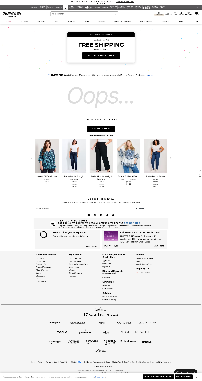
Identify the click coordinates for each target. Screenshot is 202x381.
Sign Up (139, 208)
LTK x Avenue (41, 282)
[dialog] (196, 7)
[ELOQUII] (142, 332)
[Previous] (31, 158)
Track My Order (75, 261)
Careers (138, 261)
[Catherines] (124, 322)
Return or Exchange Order (78, 264)
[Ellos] (106, 332)
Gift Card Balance (108, 289)
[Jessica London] (147, 322)
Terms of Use (51, 362)
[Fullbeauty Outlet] (101, 351)
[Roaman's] (101, 322)
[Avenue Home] (12, 14)
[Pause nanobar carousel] (98, 3)
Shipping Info (40, 264)
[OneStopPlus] (54, 322)
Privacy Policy (100, 377)
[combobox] (84, 13)
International (40, 276)
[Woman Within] (77, 322)
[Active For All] (73, 342)
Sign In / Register (75, 258)
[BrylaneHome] (128, 342)
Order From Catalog (109, 297)
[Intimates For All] (92, 342)
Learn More (150, 75)
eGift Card (106, 286)
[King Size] (147, 342)
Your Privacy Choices (68, 362)
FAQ (37, 279)
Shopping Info (41, 261)
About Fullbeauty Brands (144, 264)
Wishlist (72, 270)
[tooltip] (34, 7)
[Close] (196, 377)
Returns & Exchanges (43, 267)
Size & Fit (39, 273)
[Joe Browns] (85, 332)
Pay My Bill (106, 267)
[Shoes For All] (110, 342)
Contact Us (40, 258)
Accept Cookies (184, 377)
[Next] (170, 158)
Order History (74, 267)
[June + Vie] (124, 332)
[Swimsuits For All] (55, 342)
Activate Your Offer (101, 55)
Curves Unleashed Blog (144, 258)
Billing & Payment (42, 270)
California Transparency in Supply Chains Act (102, 362)
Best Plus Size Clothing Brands (136, 362)
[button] (119, 2)
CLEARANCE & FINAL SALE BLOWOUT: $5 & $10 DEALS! (91, 2)
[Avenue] (62, 332)
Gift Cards (108, 282)
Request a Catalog (109, 300)
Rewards (72, 276)
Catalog (106, 293)
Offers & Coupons (75, 273)
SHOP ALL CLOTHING (101, 129)
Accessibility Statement (161, 362)
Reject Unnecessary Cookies (158, 377)
